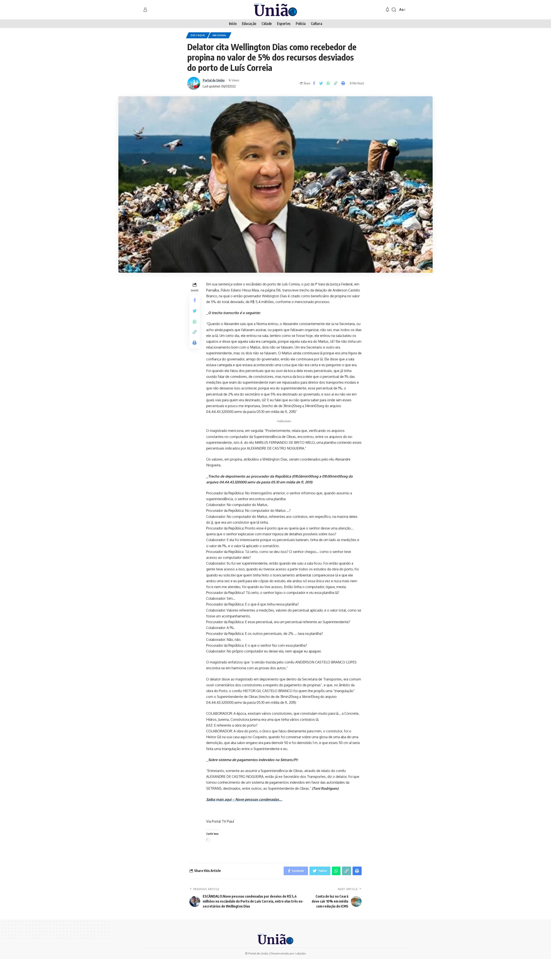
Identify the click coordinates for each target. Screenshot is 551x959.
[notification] (387, 9)
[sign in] (145, 10)
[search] (394, 9)
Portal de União (213, 80)
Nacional (220, 35)
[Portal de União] (275, 9)
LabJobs (301, 953)
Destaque (198, 35)
